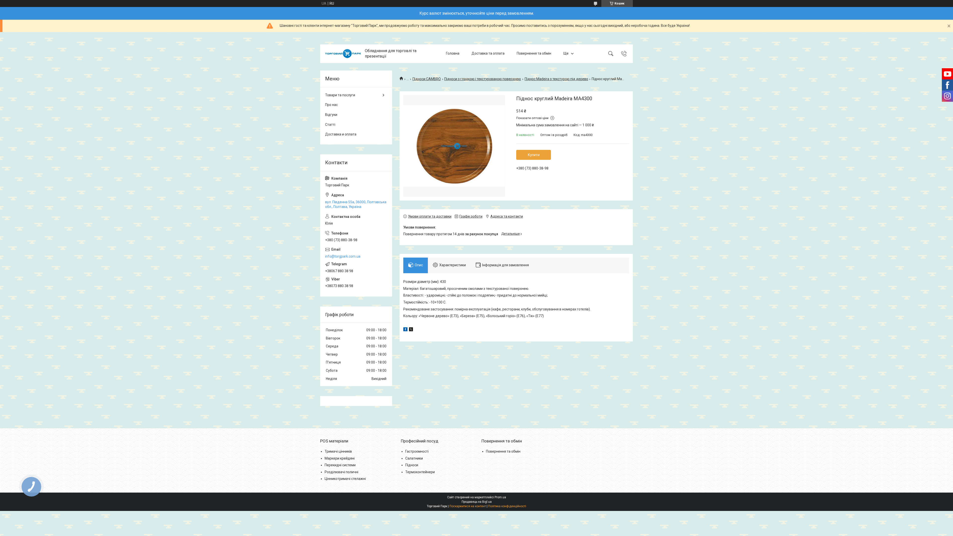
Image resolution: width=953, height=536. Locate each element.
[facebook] (405, 330)
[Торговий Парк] (343, 53)
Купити (534, 155)
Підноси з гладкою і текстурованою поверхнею (482, 79)
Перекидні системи (340, 465)
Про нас (331, 105)
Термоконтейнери (420, 472)
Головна (452, 54)
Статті (330, 125)
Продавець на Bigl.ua (477, 501)
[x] (411, 330)
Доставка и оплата (340, 134)
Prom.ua (500, 497)
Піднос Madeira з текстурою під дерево (556, 79)
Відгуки (331, 115)
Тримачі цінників (338, 451)
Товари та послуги (340, 95)
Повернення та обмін (534, 54)
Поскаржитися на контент (467, 506)
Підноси (411, 465)
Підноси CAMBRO (426, 79)
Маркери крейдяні (340, 458)
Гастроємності (417, 451)
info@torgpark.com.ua (342, 256)
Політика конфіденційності (507, 506)
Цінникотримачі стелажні (345, 479)
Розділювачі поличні (341, 472)
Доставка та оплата (488, 54)
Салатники (414, 458)
